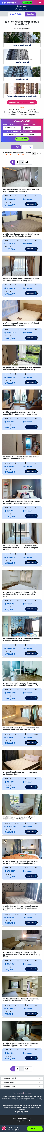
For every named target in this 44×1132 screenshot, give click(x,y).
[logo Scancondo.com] (9, 2)
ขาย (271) (27, 147)
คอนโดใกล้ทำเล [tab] (17, 14)
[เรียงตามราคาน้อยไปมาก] (34, 153)
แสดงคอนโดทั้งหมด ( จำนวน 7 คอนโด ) (22, 102)
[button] (40, 2)
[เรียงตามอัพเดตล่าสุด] (40, 153)
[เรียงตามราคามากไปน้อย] (37, 153)
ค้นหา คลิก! (23, 138)
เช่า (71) (16, 147)
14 (26, 162)
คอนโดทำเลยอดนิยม (11, 1082)
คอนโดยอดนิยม (9, 1086)
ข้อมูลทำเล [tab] (30, 14)
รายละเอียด (30, 204)
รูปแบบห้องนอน (29, 124)
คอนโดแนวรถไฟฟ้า (10, 1078)
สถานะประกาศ (8, 124)
